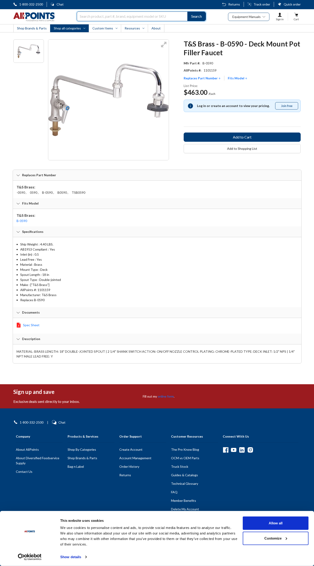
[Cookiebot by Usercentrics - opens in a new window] (30, 557)
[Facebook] (225, 450)
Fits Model (236, 78)
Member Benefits (183, 500)
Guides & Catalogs (184, 475)
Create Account (131, 449)
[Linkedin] (242, 450)
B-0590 (22, 221)
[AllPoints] (34, 16)
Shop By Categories (82, 449)
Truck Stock (179, 466)
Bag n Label (76, 466)
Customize (273, 538)
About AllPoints (27, 449)
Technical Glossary (184, 483)
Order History (129, 466)
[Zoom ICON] (164, 47)
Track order (262, 4)
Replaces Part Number (201, 78)
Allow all (276, 523)
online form (166, 396)
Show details (70, 557)
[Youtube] (234, 450)
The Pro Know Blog (185, 449)
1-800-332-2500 (31, 4)
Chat (60, 4)
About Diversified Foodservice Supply (37, 460)
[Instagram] (250, 450)
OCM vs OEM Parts (185, 458)
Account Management (135, 458)
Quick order (292, 4)
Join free (289, 107)
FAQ (174, 492)
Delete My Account (185, 509)
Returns (234, 4)
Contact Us (24, 472)
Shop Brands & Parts (82, 458)
